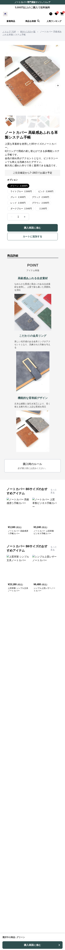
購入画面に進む (32, 227)
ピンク (45, 191)
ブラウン (40, 203)
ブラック (40, 197)
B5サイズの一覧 (28, 31)
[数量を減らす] (12, 217)
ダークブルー (21, 208)
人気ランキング (54, 21)
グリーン (19, 186)
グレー (18, 197)
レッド (18, 203)
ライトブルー (21, 191)
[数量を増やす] (25, 217)
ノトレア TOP (9, 31)
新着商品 (11, 21)
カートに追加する (32, 236)
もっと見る (53, 491)
